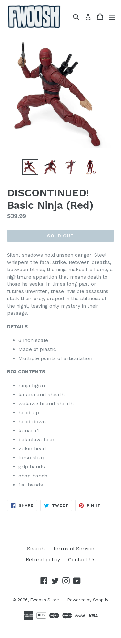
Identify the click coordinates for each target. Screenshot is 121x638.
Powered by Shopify (87, 599)
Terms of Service (73, 548)
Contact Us (82, 559)
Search (36, 548)
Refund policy (43, 559)
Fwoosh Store (44, 599)
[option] (30, 167)
